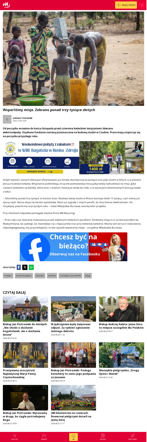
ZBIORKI (40, 275)
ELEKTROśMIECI (24, 275)
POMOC (8, 275)
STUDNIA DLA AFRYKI (70, 275)
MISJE (87, 275)
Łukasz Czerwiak (22, 118)
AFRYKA (52, 275)
